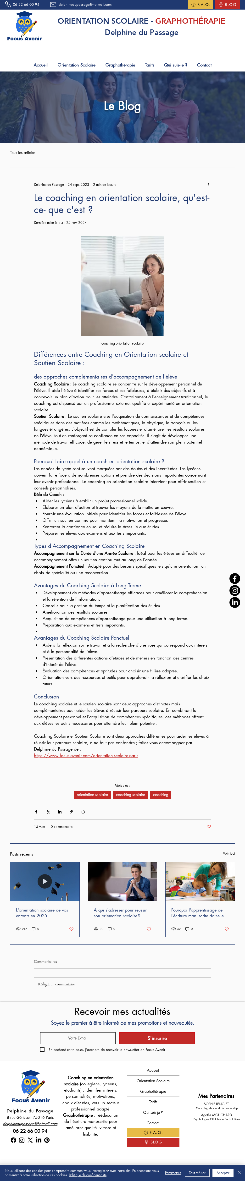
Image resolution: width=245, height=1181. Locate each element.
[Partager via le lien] (71, 811)
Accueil (153, 1070)
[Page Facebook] (234, 578)
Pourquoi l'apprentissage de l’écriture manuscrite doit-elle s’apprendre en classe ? (197, 912)
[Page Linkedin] (234, 602)
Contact (153, 1123)
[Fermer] (239, 1173)
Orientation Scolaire (153, 1080)
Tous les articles (22, 152)
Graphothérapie (153, 1091)
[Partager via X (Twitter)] (48, 811)
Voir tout (229, 853)
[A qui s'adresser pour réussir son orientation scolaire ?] (122, 881)
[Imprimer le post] (83, 811)
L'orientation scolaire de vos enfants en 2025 (42, 912)
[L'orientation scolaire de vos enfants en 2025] (44, 881)
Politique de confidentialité (87, 1175)
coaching (160, 794)
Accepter (223, 1172)
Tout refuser (197, 1172)
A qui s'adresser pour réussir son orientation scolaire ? (120, 912)
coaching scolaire (130, 794)
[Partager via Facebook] (36, 811)
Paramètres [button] (173, 1172)
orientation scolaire (92, 794)
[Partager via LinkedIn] (59, 811)
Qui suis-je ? (153, 1112)
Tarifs (153, 1101)
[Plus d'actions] (208, 184)
